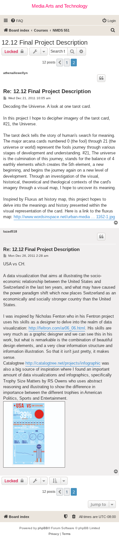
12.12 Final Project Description (45, 42)
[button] (59, 62)
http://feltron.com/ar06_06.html (57, 328)
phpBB (43, 528)
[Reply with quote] (101, 78)
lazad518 (10, 231)
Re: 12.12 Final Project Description (47, 91)
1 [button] (67, 62)
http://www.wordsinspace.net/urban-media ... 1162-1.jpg (64, 216)
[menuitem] (16, 21)
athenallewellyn (15, 73)
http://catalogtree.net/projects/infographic (63, 363)
